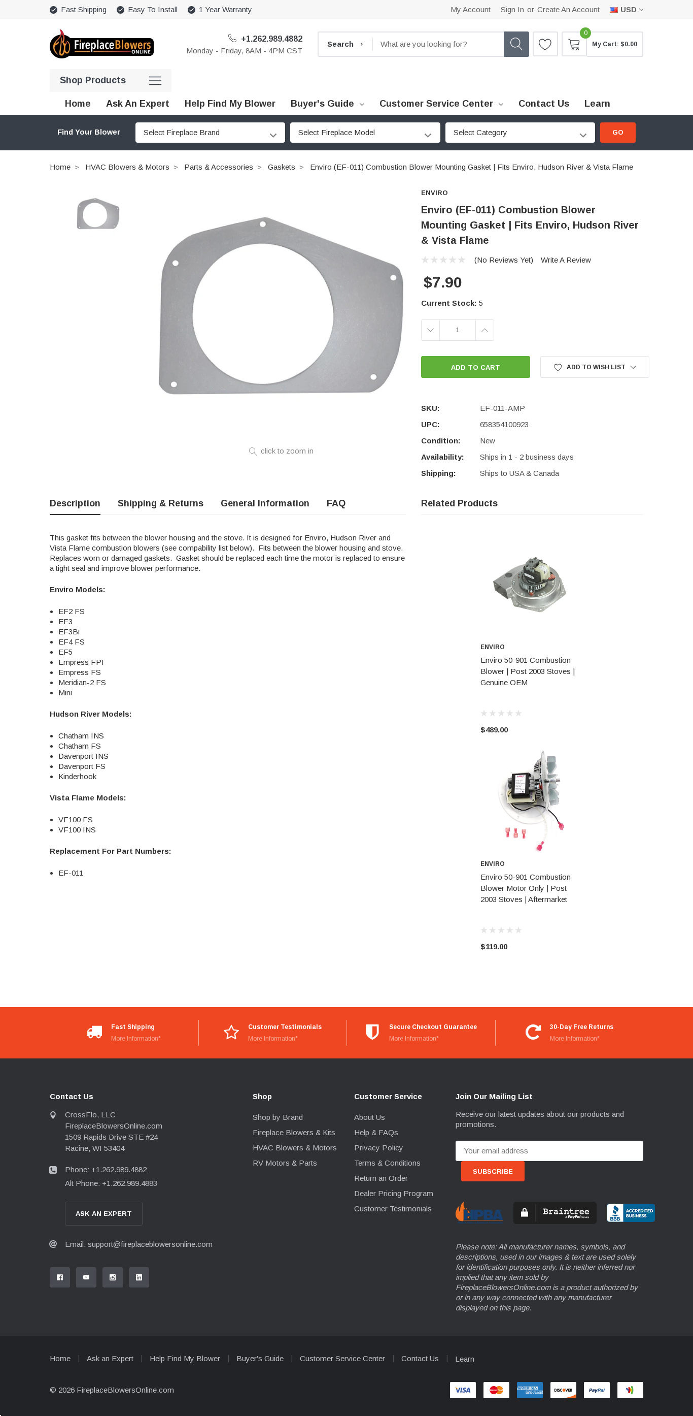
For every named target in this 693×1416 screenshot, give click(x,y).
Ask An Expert (104, 1213)
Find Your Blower (88, 132)
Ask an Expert (110, 1358)
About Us (369, 1117)
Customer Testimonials (393, 1208)
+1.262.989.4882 (270, 39)
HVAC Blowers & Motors (127, 167)
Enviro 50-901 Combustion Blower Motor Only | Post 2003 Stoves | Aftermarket (525, 888)
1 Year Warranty (225, 9)
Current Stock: (452, 303)
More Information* (136, 1038)
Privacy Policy (378, 1147)
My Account (471, 9)
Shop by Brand (278, 1117)
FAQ (336, 503)
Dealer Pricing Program (393, 1193)
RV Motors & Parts (285, 1162)
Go (617, 132)
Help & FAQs (376, 1132)
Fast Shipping (84, 9)
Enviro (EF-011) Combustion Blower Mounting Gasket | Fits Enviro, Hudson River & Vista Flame (471, 167)
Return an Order (381, 1178)
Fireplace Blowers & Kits (294, 1132)
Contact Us (420, 1358)
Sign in (512, 9)
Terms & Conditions (387, 1162)
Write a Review (566, 259)
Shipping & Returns (160, 503)
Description (75, 503)
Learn (464, 1359)
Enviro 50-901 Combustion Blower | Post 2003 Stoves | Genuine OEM (527, 671)
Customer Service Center (436, 104)
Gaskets (281, 167)
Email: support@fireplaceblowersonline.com (139, 1244)
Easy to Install (153, 9)
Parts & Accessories (218, 167)
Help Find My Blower (185, 1358)
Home (60, 167)
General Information (265, 503)
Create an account (568, 9)
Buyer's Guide (322, 104)
